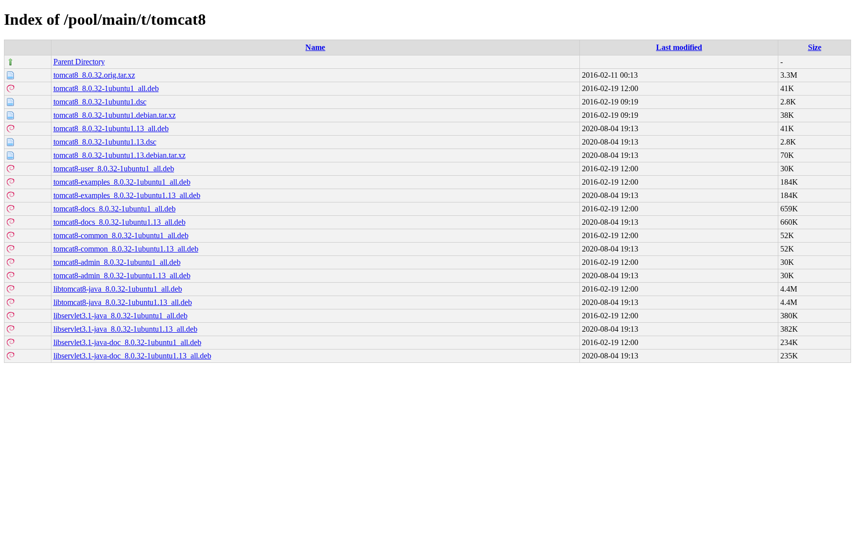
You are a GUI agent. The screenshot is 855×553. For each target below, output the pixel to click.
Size (814, 47)
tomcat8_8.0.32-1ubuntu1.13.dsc (104, 142)
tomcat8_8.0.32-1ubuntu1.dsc (99, 102)
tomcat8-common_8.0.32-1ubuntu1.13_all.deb (125, 249)
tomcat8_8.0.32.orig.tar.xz (94, 75)
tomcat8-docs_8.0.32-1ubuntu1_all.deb (114, 208)
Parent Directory (79, 61)
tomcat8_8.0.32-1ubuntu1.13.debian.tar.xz (119, 155)
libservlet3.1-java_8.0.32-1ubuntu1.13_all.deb (125, 329)
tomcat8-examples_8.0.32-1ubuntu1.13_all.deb (126, 195)
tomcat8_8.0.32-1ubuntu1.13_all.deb (111, 128)
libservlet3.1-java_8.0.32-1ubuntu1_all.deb (120, 315)
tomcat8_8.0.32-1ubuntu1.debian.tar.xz (114, 115)
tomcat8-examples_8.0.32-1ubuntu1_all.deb (121, 182)
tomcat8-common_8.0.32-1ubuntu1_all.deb (121, 235)
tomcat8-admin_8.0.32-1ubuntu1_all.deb (117, 262)
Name (315, 47)
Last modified (679, 47)
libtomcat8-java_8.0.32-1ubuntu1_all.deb (117, 289)
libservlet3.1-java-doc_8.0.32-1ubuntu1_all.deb (127, 342)
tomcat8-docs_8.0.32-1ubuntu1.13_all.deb (119, 222)
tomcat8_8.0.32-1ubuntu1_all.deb (106, 88)
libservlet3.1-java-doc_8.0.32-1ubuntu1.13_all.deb (132, 356)
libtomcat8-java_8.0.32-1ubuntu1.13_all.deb (122, 302)
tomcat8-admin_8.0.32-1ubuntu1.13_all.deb (121, 275)
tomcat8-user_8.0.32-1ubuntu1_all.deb (113, 168)
